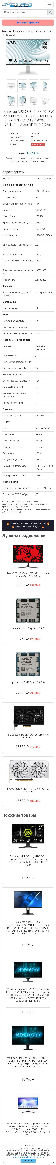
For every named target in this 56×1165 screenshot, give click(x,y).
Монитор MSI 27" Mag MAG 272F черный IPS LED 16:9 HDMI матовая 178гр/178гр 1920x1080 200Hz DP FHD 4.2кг (28, 860)
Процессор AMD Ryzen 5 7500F (28, 628)
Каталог (17, 31)
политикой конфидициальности (28, 1157)
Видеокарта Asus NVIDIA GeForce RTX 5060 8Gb (28, 790)
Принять (28, 1161)
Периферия (31, 31)
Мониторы (45, 31)
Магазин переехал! (28, 22)
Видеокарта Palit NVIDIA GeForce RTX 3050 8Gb (28, 736)
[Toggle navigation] (49, 4)
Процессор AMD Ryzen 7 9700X (28, 682)
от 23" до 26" (9, 34)
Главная (6, 31)
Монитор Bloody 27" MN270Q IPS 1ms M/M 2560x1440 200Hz (28, 574)
